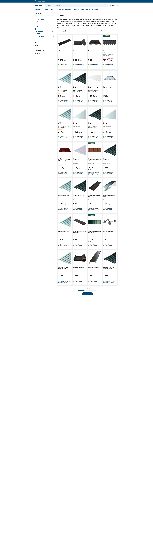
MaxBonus (52, 9)
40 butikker (81, 64)
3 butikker (96, 64)
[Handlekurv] (117, 5)
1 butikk (65, 64)
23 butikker (81, 100)
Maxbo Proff (95, 9)
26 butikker (96, 136)
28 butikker (111, 64)
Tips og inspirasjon (85, 9)
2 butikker (96, 100)
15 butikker (81, 244)
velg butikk (43, 19)
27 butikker (66, 208)
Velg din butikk (40, 1)
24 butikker (81, 208)
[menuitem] (44, 29)
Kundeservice (75, 9)
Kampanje (45, 9)
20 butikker (111, 208)
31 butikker (66, 100)
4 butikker (111, 136)
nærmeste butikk (94, 173)
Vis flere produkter (87, 294)
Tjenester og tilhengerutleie (64, 9)
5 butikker (111, 172)
